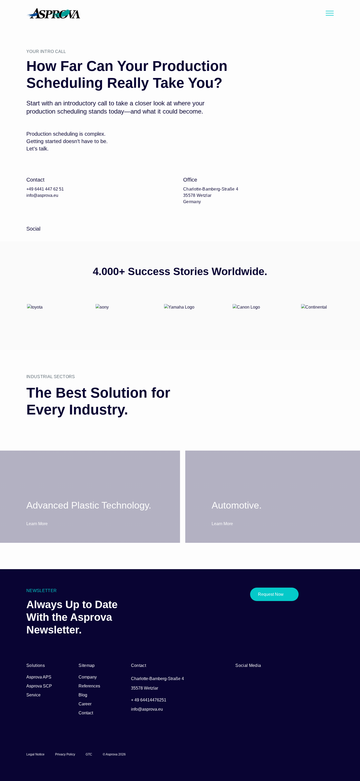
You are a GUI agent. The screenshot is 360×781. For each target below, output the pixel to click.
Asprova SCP (39, 686)
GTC (89, 754)
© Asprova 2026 (114, 754)
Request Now (271, 594)
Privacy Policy (65, 754)
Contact (86, 713)
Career (85, 704)
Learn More (37, 523)
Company (88, 677)
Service (33, 695)
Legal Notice (35, 754)
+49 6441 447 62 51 (45, 189)
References (89, 686)
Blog (83, 695)
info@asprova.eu (42, 195)
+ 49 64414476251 (148, 700)
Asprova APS (38, 677)
